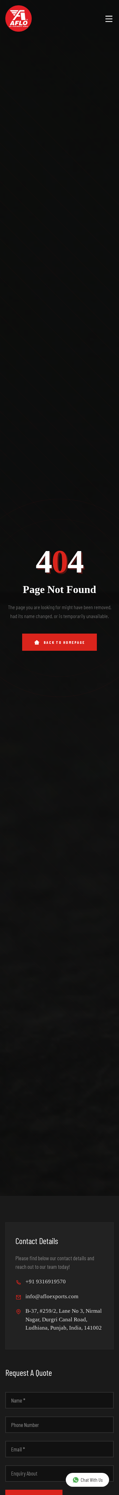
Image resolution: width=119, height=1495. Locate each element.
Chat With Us (91, 1480)
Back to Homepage (64, 642)
